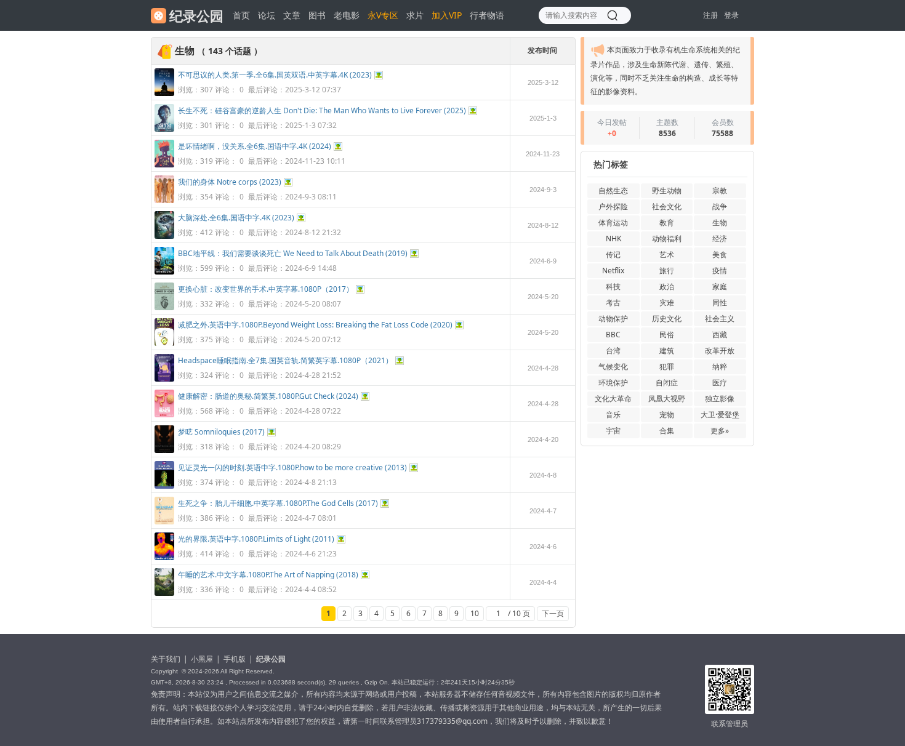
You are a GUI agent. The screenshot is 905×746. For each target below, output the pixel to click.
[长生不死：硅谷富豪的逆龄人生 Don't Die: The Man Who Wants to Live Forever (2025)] (164, 129)
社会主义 (719, 318)
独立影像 (719, 398)
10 (474, 613)
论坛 (266, 15)
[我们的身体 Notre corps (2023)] (164, 200)
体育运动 (613, 222)
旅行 (666, 270)
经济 (719, 238)
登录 (731, 15)
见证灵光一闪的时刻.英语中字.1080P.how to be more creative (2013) (292, 467)
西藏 (719, 334)
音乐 (613, 414)
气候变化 (613, 366)
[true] (612, 15)
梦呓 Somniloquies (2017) (221, 432)
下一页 (553, 613)
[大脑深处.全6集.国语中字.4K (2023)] (164, 236)
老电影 (347, 15)
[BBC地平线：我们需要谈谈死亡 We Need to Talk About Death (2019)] (164, 272)
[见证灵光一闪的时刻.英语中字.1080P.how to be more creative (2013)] (164, 486)
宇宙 (613, 430)
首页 (241, 15)
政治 (666, 286)
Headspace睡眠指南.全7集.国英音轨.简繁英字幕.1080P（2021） (285, 360)
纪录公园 (271, 659)
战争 (719, 206)
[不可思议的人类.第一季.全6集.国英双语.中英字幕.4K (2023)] (164, 93)
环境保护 (613, 382)
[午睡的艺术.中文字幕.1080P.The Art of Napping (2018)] (164, 593)
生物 (719, 222)
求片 (415, 15)
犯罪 (666, 366)
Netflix (613, 270)
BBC (613, 334)
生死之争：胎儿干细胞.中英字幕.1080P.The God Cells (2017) (278, 503)
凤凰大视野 (666, 398)
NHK (613, 238)
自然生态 (613, 190)
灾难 (666, 302)
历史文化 (667, 318)
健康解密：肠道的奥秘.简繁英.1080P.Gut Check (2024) (268, 396)
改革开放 (719, 350)
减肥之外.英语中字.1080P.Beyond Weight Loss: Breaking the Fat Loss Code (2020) (315, 324)
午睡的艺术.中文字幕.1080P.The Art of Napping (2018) (268, 574)
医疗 (719, 382)
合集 (666, 430)
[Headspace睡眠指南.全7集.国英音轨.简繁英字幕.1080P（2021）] (164, 379)
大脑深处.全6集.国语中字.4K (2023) (236, 217)
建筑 (666, 350)
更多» (719, 430)
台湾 (613, 350)
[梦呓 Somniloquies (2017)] (164, 450)
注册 (710, 15)
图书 (317, 15)
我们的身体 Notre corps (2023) (229, 182)
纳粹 (719, 366)
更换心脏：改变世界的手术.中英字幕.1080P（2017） (265, 289)
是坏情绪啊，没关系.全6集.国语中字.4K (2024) (254, 146)
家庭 (719, 286)
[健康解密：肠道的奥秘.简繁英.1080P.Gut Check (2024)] (164, 414)
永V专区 (383, 15)
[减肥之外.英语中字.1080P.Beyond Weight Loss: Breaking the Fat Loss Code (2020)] (164, 343)
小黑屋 (202, 659)
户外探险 (613, 206)
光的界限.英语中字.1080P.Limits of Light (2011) (256, 539)
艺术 (666, 254)
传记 (613, 254)
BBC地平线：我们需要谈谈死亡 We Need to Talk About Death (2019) (293, 253)
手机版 (234, 659)
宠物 (666, 414)
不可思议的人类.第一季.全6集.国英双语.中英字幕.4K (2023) (275, 75)
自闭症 (667, 382)
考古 (613, 302)
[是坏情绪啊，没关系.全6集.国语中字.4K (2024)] (164, 164)
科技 (613, 286)
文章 (291, 15)
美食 (719, 254)
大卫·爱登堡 (720, 414)
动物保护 (613, 318)
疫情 (719, 270)
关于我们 (165, 659)
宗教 (719, 190)
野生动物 (667, 190)
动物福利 (667, 238)
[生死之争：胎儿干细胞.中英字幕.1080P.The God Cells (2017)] (164, 521)
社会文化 (667, 206)
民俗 (666, 334)
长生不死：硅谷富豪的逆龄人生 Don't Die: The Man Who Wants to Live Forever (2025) (322, 110)
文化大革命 (613, 398)
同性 (719, 302)
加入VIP (447, 15)
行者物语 (487, 15)
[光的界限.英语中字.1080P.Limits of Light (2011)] (164, 557)
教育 (666, 222)
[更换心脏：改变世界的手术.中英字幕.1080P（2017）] (164, 307)
